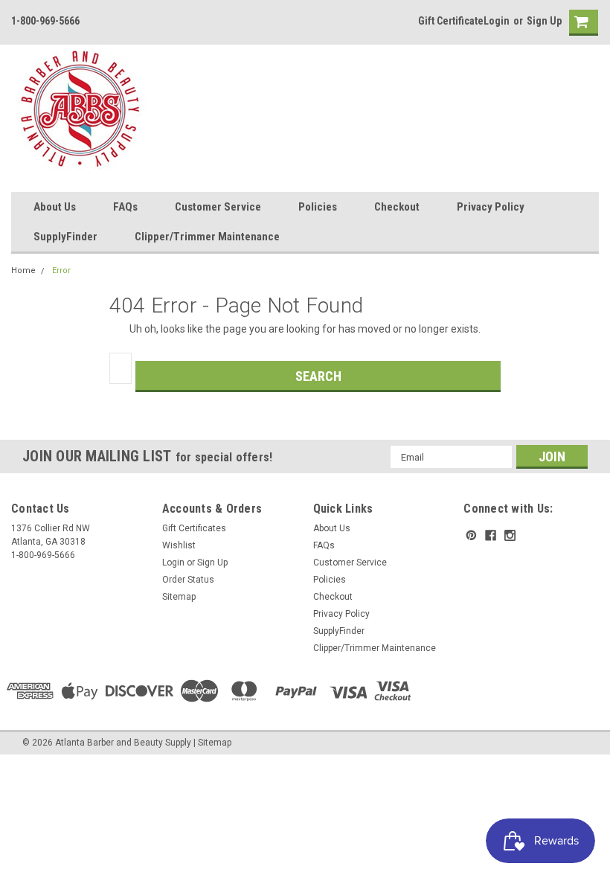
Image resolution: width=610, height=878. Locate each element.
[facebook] (490, 535)
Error (61, 270)
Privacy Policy (490, 207)
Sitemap (179, 597)
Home (23, 270)
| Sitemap (212, 742)
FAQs (125, 207)
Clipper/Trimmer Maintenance (207, 236)
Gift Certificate (451, 21)
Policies (317, 207)
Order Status (188, 579)
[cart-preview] (580, 23)
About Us (54, 207)
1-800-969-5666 (45, 21)
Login (497, 21)
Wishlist (179, 545)
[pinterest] (471, 535)
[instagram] (510, 535)
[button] (609, 870)
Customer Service (218, 207)
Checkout (397, 207)
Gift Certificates (194, 528)
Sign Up (544, 21)
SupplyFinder (65, 236)
